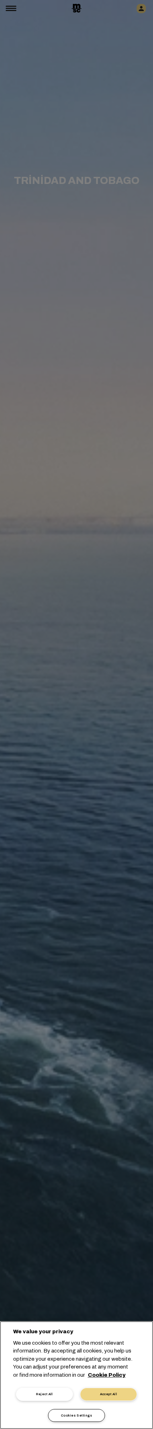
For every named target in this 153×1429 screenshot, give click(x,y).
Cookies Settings (76, 1415)
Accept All (108, 1394)
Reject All (44, 1394)
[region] (76, 1375)
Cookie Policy (107, 1375)
